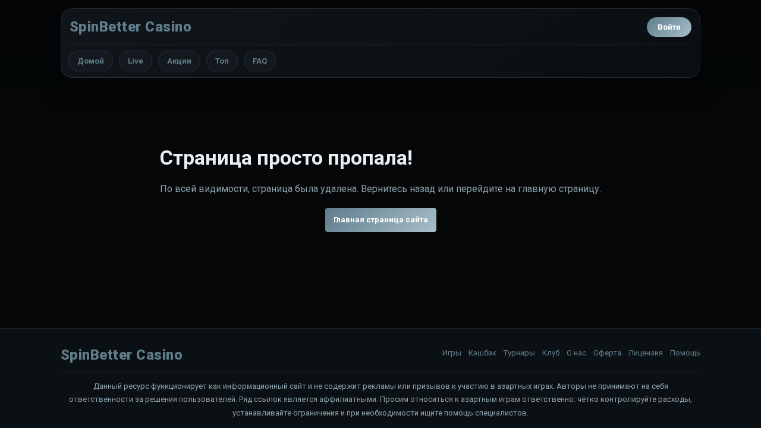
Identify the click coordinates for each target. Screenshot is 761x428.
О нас (576, 352)
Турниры (519, 352)
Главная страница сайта (381, 219)
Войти (669, 27)
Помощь (685, 352)
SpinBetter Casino (130, 26)
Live (135, 60)
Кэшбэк (482, 352)
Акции (179, 60)
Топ (222, 60)
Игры (451, 352)
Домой (90, 60)
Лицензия (645, 352)
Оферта (607, 352)
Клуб (550, 352)
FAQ (260, 60)
